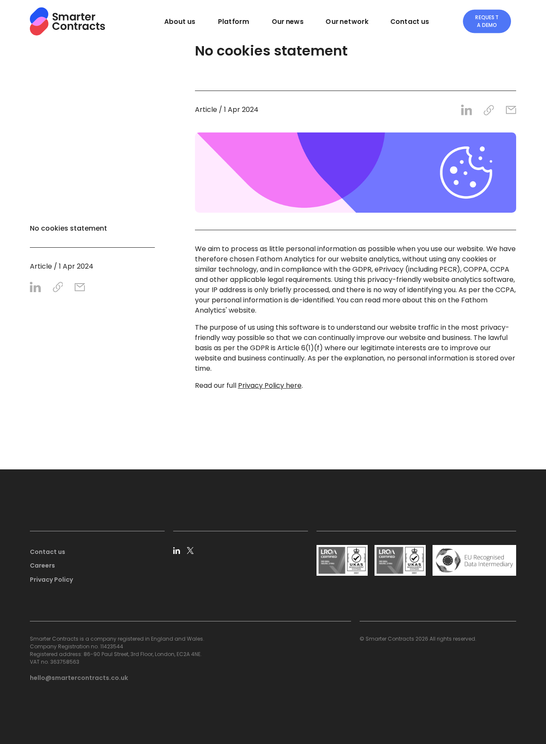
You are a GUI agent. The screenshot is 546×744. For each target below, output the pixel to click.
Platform (233, 21)
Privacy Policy (51, 579)
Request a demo (487, 21)
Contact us (409, 21)
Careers (42, 565)
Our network (346, 21)
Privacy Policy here (270, 385)
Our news (288, 21)
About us (179, 21)
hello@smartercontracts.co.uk (79, 678)
